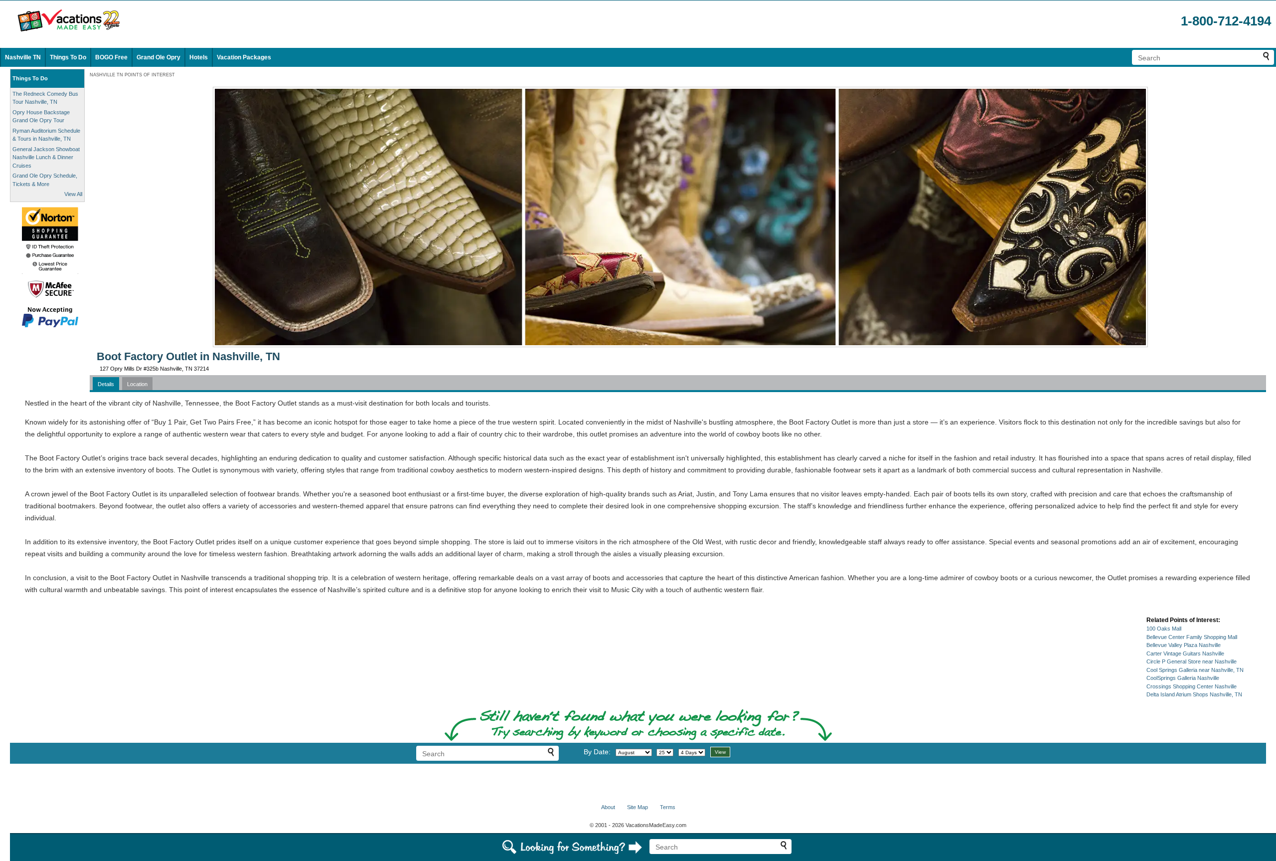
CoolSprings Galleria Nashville (1182, 678)
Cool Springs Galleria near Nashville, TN (1195, 670)
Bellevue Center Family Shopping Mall (1191, 637)
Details (106, 384)
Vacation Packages (244, 57)
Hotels (198, 57)
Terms (667, 807)
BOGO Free (111, 57)
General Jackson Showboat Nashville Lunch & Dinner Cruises (46, 157)
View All (73, 194)
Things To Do (68, 57)
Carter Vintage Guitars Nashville (1185, 653)
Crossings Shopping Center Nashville (1191, 686)
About (608, 807)
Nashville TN (23, 57)
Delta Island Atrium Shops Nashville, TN (1194, 694)
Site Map (637, 807)
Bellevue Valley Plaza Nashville (1183, 645)
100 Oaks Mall (1163, 629)
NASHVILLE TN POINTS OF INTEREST (132, 74)
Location (137, 384)
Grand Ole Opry (158, 57)
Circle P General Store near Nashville (1191, 661)
